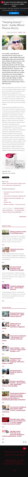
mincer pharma (14, 183)
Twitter (18, 460)
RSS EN (15, 464)
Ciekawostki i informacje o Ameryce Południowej (15, 451)
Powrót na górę (22, 216)
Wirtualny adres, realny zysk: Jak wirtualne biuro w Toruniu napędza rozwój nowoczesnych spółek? (14, 421)
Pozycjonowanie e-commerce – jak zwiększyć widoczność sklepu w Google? (13, 361)
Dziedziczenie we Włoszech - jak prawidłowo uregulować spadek (13, 326)
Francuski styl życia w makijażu (17, 250)
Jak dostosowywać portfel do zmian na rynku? (16, 372)
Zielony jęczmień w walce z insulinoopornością (18, 232)
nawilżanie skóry (17, 185)
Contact (15, 470)
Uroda (6, 181)
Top (24, 448)
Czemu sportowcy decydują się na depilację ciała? (15, 196)
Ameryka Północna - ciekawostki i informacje (15, 454)
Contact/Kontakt (7, 460)
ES (11, 462)
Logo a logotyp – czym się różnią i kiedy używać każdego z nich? (18, 349)
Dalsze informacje (22, 10)
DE (8, 462)
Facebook (14, 460)
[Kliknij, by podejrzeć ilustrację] (14, 42)
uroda (8, 183)
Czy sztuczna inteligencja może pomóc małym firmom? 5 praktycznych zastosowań (14, 409)
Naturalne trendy (7, 202)
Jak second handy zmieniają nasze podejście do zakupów (17, 268)
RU (15, 462)
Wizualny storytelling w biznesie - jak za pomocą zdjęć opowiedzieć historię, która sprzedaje (14, 383)
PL (13, 462)
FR (10, 462)
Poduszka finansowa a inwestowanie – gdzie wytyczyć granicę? (17, 314)
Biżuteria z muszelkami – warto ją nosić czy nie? (14, 204)
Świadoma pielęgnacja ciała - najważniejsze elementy (17, 287)
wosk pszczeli (9, 185)
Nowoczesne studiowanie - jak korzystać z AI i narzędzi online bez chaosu (14, 338)
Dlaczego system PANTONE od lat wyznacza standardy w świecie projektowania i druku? (13, 434)
